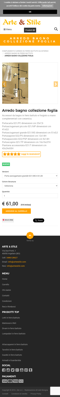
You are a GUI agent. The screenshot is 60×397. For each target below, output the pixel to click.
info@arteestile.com (17, 261)
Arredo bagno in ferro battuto (19, 53)
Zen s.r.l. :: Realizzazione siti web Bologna (32, 390)
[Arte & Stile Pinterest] (26, 370)
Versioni (5, 172)
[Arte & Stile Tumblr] (30, 370)
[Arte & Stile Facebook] (3, 370)
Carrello (5, 284)
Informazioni (47, 5)
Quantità (5, 192)
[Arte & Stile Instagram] (8, 370)
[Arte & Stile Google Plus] (17, 370)
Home (4, 279)
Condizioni (7, 301)
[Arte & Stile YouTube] (21, 370)
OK (30, 12)
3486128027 (12, 257)
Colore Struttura (9, 182)
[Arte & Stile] (21, 22)
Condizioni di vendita (19, 394)
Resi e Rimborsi (9, 306)
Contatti (5, 295)
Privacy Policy (36, 394)
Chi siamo (6, 290)
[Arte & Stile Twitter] (12, 370)
